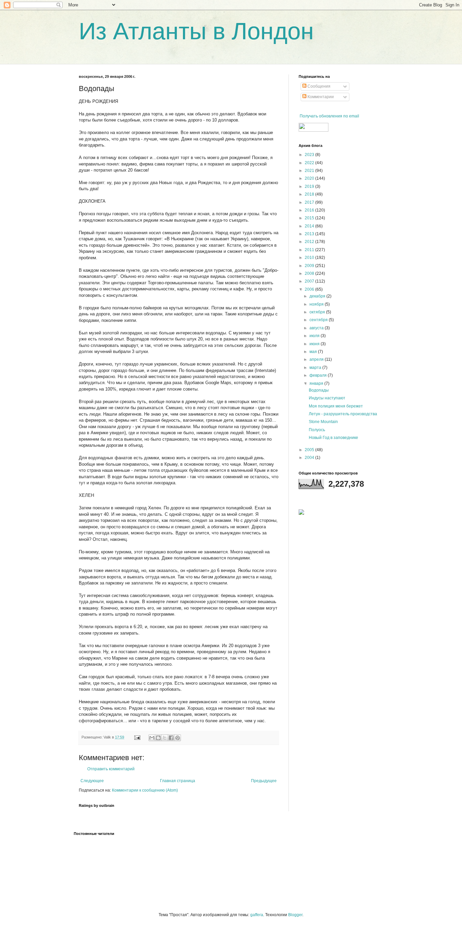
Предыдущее (264, 780)
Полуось (317, 429)
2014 (310, 226)
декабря (317, 296)
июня (315, 343)
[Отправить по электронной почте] (151, 737)
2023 (310, 154)
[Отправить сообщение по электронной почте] (137, 737)
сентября (319, 319)
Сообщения (318, 86)
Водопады (319, 390)
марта (315, 367)
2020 (310, 178)
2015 (310, 218)
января (316, 383)
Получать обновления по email (329, 116)
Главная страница (177, 780)
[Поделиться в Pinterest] (177, 737)
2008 (310, 273)
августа (317, 328)
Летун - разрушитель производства (343, 414)
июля (315, 335)
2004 (310, 457)
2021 (310, 170)
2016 (310, 210)
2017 (310, 202)
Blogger (295, 914)
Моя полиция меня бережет (336, 406)
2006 (310, 289)
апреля (317, 359)
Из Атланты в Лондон (196, 31)
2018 (310, 194)
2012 (310, 241)
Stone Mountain (323, 421)
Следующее (92, 780)
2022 (310, 162)
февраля (318, 375)
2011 (310, 249)
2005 (310, 449)
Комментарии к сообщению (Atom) (145, 790)
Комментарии (320, 96)
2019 (310, 186)
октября (317, 312)
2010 (310, 257)
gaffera (256, 914)
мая (313, 351)
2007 (310, 281)
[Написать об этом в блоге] (158, 737)
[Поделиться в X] (164, 737)
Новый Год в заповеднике (333, 437)
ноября (317, 304)
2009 (310, 265)
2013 (310, 233)
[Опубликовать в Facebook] (171, 737)
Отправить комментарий (111, 769)
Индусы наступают (327, 398)
